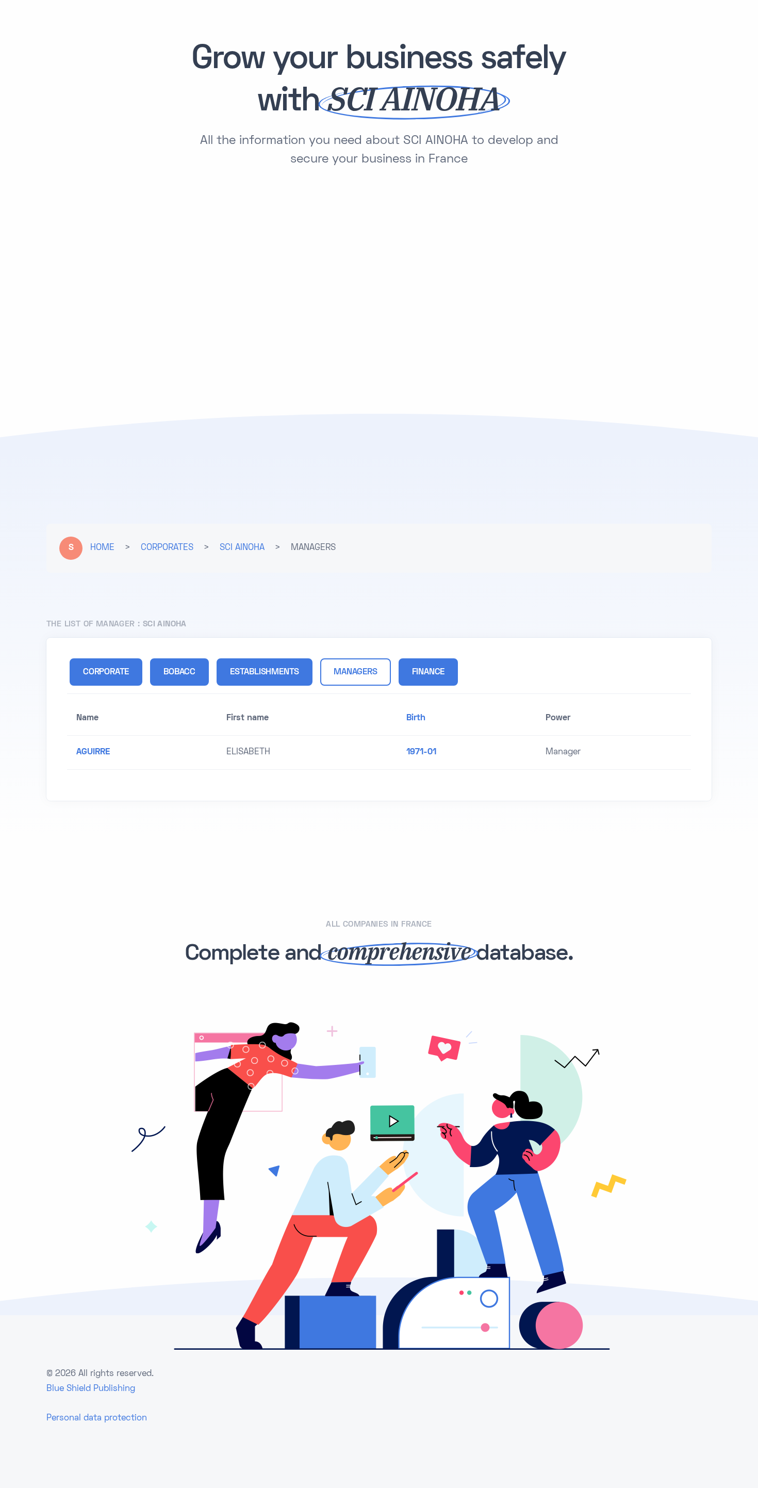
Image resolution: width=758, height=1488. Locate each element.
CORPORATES (167, 548)
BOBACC (179, 672)
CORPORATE (106, 672)
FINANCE (428, 672)
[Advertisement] (379, 264)
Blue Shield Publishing (90, 1389)
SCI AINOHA (242, 548)
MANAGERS (355, 672)
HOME (102, 548)
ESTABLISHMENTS (264, 672)
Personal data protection (96, 1418)
